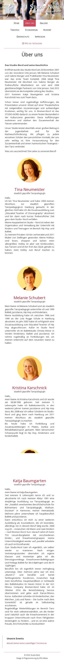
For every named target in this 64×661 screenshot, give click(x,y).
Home (16, 23)
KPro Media (43, 658)
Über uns (29, 23)
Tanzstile (14, 29)
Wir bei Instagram (33, 43)
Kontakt (47, 29)
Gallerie (44, 23)
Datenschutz (23, 36)
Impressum (40, 36)
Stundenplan (31, 29)
